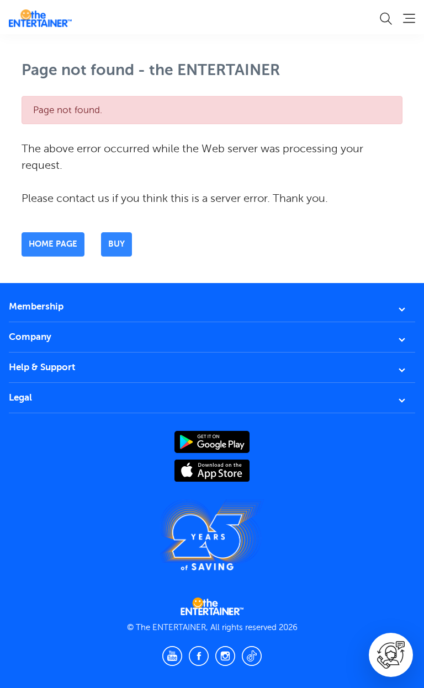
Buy (116, 243)
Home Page (53, 243)
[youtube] (172, 656)
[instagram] (225, 656)
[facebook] (199, 656)
